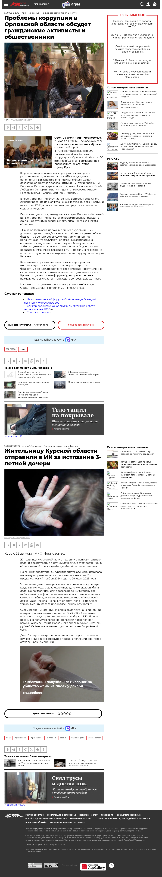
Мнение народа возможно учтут (84, 382)
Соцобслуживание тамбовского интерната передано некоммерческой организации (34, 394)
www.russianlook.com (21, 120)
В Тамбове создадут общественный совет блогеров (83, 373)
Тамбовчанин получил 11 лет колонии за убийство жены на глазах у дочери (57, 684)
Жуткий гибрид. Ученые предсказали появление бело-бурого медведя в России (139, 485)
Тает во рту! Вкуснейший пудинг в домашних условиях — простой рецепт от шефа (137, 136)
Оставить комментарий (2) (81, 325)
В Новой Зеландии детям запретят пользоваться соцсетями (137, 205)
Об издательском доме (128, 815)
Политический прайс (36, 822)
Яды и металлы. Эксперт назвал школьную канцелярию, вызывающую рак (136, 104)
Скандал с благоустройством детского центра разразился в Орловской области (83, 763)
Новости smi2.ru (14, 436)
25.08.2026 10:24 (12, 446)
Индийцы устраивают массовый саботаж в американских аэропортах (138, 164)
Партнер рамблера (69, 865)
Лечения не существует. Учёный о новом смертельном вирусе (137, 124)
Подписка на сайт (88, 815)
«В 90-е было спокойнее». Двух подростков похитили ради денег (137, 452)
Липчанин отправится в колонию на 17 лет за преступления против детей (132, 36)
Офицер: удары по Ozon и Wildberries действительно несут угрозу (138, 195)
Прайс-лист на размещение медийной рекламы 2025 (124, 819)
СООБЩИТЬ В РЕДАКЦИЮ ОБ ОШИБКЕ (67, 822)
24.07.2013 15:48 (11, 13)
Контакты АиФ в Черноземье (61, 815)
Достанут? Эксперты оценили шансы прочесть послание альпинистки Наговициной (139, 146)
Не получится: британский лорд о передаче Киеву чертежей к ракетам (137, 174)
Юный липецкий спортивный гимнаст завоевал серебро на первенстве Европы (132, 49)
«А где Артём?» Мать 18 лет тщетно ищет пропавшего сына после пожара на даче (138, 115)
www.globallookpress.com (17, 537)
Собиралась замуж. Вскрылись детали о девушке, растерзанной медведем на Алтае (137, 495)
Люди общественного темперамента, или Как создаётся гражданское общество (34, 374)
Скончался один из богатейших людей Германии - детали (135, 185)
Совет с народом (38, 312)
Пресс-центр (107, 815)
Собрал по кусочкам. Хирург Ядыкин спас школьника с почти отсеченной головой (139, 94)
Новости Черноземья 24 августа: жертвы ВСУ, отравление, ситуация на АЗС (132, 24)
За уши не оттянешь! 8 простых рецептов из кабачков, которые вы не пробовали (139, 464)
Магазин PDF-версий (80, 819)
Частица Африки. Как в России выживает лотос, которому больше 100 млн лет (138, 475)
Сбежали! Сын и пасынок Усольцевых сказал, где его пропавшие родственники (139, 506)
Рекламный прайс (34, 815)
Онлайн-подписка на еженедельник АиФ (46, 819)
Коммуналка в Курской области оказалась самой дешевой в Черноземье (132, 74)
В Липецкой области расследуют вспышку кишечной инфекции (132, 61)
